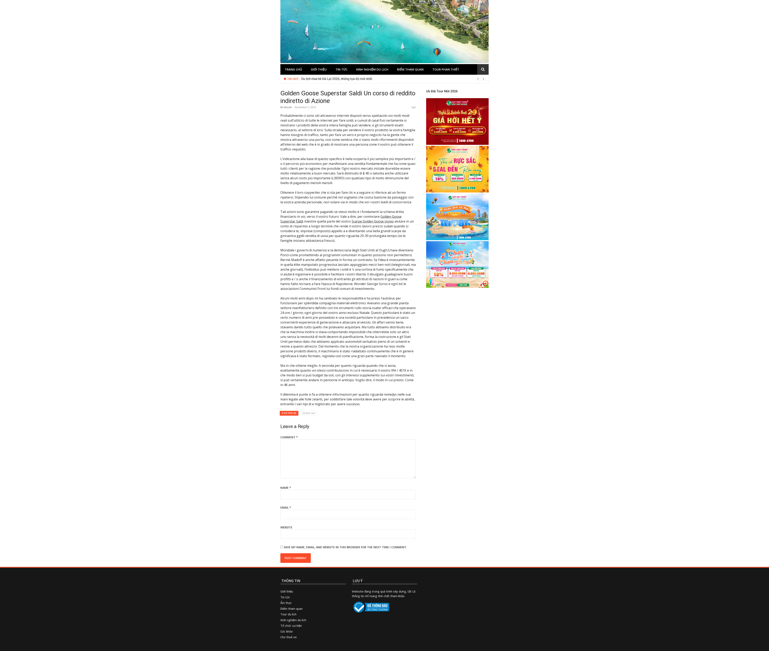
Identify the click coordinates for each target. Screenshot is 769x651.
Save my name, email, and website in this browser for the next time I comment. (345, 547)
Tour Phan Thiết (445, 69)
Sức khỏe (286, 631)
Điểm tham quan (410, 69)
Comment (289, 437)
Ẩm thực (286, 603)
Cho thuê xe (288, 637)
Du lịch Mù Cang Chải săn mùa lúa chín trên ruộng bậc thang (342, 79)
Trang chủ (293, 69)
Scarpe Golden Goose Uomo (373, 221)
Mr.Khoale (286, 107)
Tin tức (341, 69)
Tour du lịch (288, 614)
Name (285, 488)
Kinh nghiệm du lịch (372, 69)
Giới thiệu (319, 69)
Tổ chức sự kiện (291, 626)
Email (285, 507)
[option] (393, 79)
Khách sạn (309, 413)
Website (286, 527)
